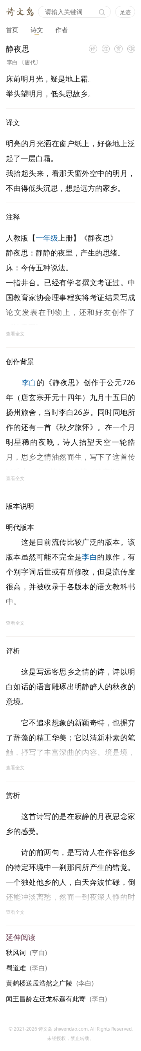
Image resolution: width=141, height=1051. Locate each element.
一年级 (47, 238)
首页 (12, 29)
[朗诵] (131, 49)
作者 (61, 29)
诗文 (37, 29)
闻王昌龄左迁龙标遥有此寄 (46, 998)
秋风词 (16, 952)
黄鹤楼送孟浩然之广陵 (39, 983)
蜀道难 (16, 967)
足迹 (125, 12)
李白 (12, 62)
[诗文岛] (20, 11)
